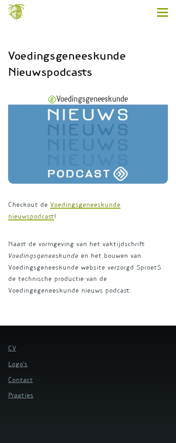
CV (12, 349)
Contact (20, 381)
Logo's (18, 365)
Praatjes (20, 396)
